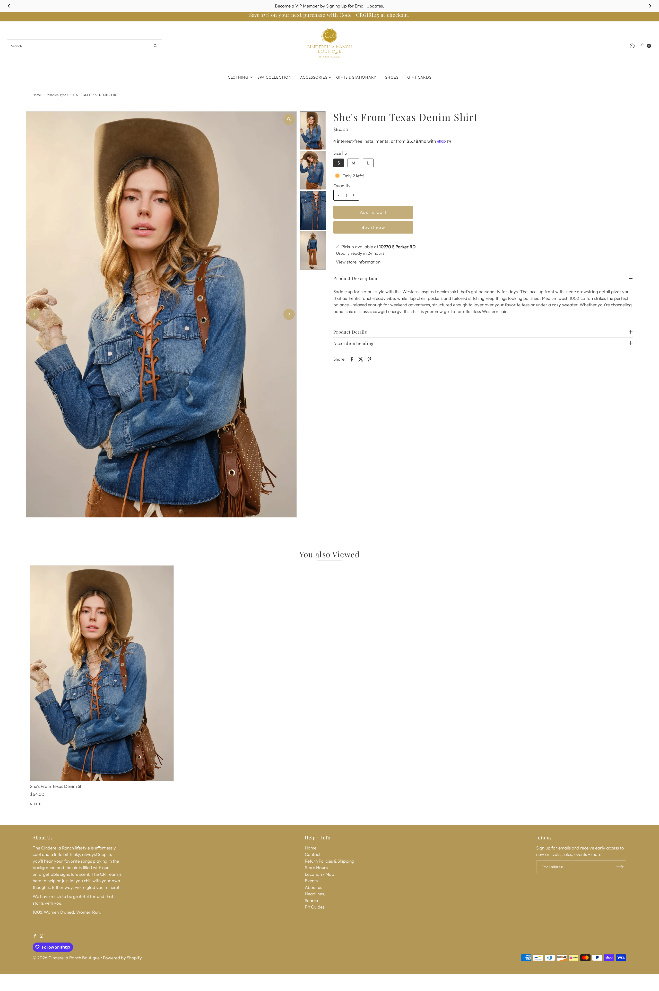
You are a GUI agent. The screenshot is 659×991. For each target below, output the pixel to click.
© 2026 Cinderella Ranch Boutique (66, 957)
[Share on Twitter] (361, 358)
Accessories (313, 77)
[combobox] (84, 45)
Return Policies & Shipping (329, 861)
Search (311, 900)
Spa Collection (274, 77)
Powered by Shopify (122, 957)
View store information (358, 262)
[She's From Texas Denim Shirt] (102, 673)
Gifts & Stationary (356, 77)
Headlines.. (315, 893)
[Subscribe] (619, 866)
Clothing (238, 77)
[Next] (650, 6)
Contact (312, 854)
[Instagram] (41, 936)
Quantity (342, 185)
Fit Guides (314, 907)
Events (311, 880)
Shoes (391, 77)
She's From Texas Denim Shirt (58, 786)
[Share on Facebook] (352, 358)
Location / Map (319, 874)
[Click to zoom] (289, 119)
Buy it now (373, 227)
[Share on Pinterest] (369, 358)
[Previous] (9, 6)
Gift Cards (419, 77)
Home (37, 95)
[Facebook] (35, 936)
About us (313, 887)
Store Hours (316, 867)
